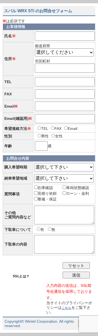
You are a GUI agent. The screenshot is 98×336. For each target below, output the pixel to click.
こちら (66, 308)
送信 (76, 275)
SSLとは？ (21, 276)
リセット (76, 265)
